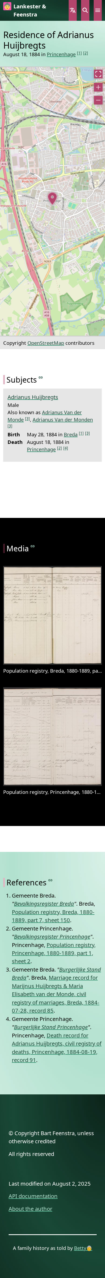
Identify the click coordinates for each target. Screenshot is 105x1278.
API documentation (33, 1196)
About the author (30, 1208)
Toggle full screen (98, 74)
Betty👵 (83, 1248)
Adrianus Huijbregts (33, 397)
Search (85, 10)
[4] (65, 447)
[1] (79, 52)
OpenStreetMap (45, 342)
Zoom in (98, 87)
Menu (98, 10)
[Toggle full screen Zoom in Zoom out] (52, 201)
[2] (85, 52)
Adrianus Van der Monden (63, 419)
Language (73, 10)
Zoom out (98, 100)
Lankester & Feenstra (29, 10)
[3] (27, 418)
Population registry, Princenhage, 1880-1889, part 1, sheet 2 (54, 953)
